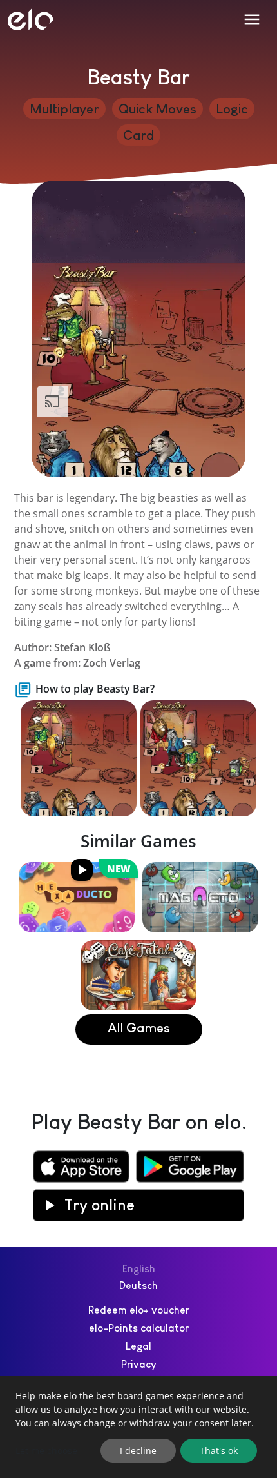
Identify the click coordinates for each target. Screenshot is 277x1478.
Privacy (139, 1364)
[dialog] (138, 1427)
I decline (138, 1450)
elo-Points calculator (139, 1328)
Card (138, 135)
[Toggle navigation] (251, 19)
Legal (138, 1346)
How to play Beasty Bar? (95, 689)
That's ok (219, 1450)
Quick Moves (157, 108)
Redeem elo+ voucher (138, 1310)
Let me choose (46, 1450)
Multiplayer (64, 108)
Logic (232, 108)
